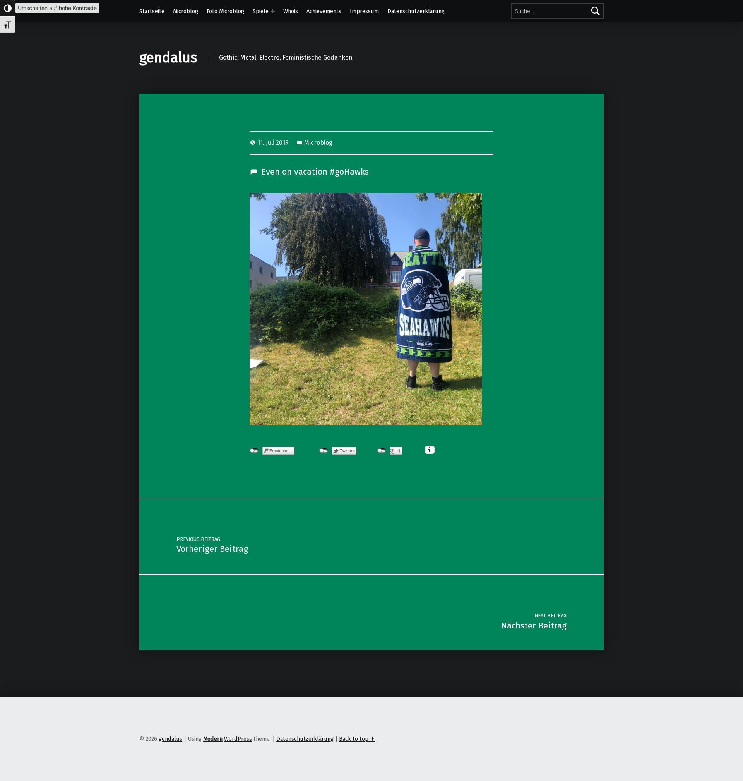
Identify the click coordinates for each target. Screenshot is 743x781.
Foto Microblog (225, 11)
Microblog (185, 11)
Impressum (364, 11)
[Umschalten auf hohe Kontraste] (7, 8)
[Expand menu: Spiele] (273, 11)
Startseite (151, 11)
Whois (290, 11)
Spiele (261, 11)
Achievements (323, 11)
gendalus (168, 57)
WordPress (238, 738)
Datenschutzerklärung (416, 11)
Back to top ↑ (357, 738)
